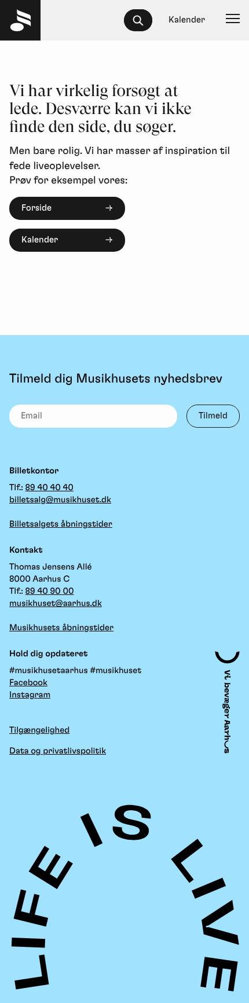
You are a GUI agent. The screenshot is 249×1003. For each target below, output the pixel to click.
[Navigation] (233, 20)
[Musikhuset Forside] (20, 20)
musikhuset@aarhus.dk (55, 603)
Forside (36, 208)
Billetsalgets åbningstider (60, 524)
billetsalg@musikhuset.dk (60, 499)
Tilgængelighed (39, 730)
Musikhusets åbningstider (61, 627)
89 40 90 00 (49, 591)
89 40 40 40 (49, 487)
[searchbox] (143, 20)
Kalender (39, 240)
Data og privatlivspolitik (57, 751)
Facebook (28, 682)
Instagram (29, 694)
